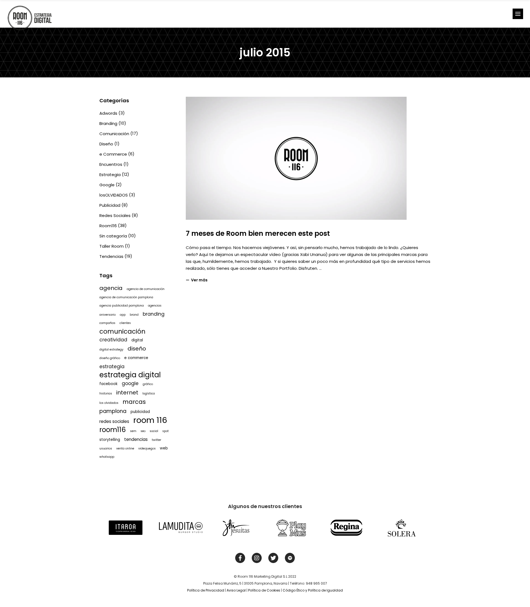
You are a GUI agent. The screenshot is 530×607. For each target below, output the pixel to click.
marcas (134, 402)
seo (143, 431)
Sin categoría (113, 236)
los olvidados (108, 403)
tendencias (136, 439)
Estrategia (110, 174)
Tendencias (111, 256)
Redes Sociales (115, 215)
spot (165, 431)
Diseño (106, 144)
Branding (108, 123)
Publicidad (109, 205)
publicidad (140, 411)
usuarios (105, 448)
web (164, 448)
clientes (125, 323)
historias (105, 393)
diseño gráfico (109, 358)
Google (107, 185)
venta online (125, 448)
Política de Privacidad (205, 590)
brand (134, 315)
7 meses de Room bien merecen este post (258, 233)
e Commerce (113, 154)
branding (154, 314)
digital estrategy (111, 349)
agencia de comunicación (146, 289)
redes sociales (114, 421)
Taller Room (111, 246)
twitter (156, 440)
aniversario (107, 315)
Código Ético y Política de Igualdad (313, 590)
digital (137, 340)
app (123, 315)
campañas (107, 323)
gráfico (148, 384)
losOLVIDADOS (113, 195)
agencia (111, 288)
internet (127, 392)
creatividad (113, 339)
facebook (108, 383)
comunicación (122, 331)
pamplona (112, 411)
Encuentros (110, 164)
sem (133, 431)
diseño (137, 348)
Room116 (108, 226)
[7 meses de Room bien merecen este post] (296, 158)
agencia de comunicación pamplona (126, 297)
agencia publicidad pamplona (121, 306)
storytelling (109, 439)
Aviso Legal (236, 590)
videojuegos (147, 448)
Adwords (108, 113)
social (154, 431)
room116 (112, 430)
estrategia (111, 366)
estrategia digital (130, 375)
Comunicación (114, 134)
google (130, 383)
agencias (154, 306)
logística (148, 393)
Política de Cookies (264, 590)
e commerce (136, 357)
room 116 (150, 420)
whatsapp (106, 457)
